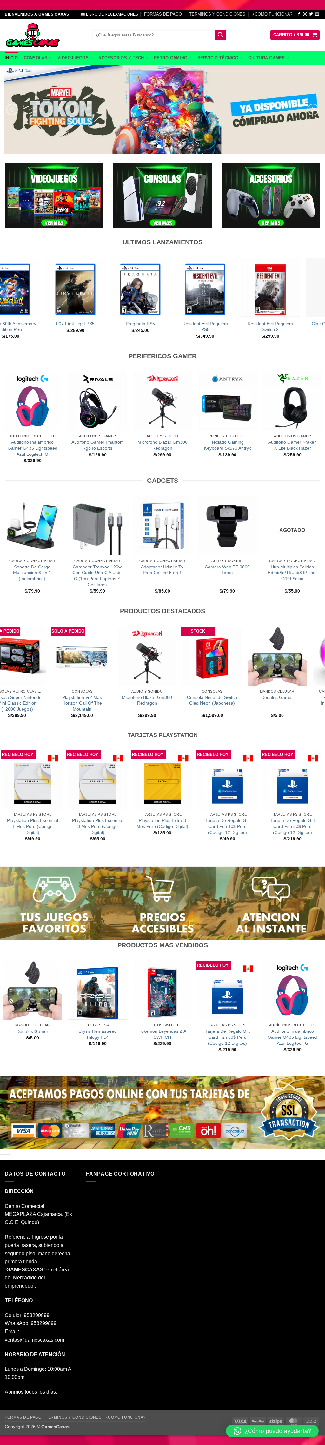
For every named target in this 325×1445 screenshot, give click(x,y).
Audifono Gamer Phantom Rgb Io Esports (97, 445)
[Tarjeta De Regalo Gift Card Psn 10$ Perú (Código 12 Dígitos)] (227, 779)
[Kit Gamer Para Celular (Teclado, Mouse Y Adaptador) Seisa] (197, 525)
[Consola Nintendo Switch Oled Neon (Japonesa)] (62, 656)
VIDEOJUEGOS (73, 58)
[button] (295, 35)
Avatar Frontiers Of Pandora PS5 (295, 326)
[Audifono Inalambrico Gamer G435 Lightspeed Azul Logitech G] (32, 401)
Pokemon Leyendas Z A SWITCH (162, 1034)
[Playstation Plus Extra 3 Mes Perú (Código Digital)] (162, 779)
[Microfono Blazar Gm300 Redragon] (162, 401)
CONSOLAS (36, 58)
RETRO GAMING (170, 58)
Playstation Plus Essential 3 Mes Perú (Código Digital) (97, 826)
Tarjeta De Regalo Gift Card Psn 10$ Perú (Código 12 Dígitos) (227, 826)
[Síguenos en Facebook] (299, 14)
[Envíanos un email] (317, 14)
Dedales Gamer (127, 697)
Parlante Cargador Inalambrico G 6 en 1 (192, 700)
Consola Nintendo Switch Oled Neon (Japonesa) (62, 700)
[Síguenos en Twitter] (311, 14)
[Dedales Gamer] (127, 656)
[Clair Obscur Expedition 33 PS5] (35, 287)
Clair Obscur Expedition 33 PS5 (35, 326)
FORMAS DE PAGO (163, 14)
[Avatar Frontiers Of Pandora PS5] (295, 287)
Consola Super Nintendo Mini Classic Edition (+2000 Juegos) (257, 703)
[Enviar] (220, 35)
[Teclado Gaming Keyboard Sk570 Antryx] (227, 401)
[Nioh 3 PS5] (165, 287)
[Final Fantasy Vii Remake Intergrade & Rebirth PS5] (100, 287)
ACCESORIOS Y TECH (121, 58)
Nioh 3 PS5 (165, 323)
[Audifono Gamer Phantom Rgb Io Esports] (97, 401)
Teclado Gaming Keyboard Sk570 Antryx (227, 445)
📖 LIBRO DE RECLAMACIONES (109, 14)
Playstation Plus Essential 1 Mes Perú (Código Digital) (32, 826)
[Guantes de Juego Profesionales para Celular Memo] (132, 525)
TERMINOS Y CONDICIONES (217, 14)
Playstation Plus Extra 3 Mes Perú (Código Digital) (162, 823)
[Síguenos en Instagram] (305, 14)
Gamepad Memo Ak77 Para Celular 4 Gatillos (67, 569)
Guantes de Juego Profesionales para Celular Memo (132, 572)
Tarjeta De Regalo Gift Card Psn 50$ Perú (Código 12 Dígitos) (292, 826)
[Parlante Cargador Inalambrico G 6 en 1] (192, 656)
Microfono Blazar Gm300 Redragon (162, 445)
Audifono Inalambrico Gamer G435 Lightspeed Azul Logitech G (32, 448)
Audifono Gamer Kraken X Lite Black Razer (292, 445)
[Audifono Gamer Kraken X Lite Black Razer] (292, 401)
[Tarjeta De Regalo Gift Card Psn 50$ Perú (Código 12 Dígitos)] (292, 779)
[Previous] (12, 109)
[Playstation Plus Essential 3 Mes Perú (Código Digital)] (97, 779)
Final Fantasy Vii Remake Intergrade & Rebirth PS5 (100, 326)
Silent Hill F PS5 (231, 323)
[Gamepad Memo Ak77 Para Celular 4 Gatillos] (67, 525)
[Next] (313, 109)
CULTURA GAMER (266, 58)
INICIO (11, 58)
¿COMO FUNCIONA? (272, 14)
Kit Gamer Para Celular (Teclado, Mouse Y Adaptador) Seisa (197, 572)
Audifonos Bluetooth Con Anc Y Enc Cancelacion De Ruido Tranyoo (262, 572)
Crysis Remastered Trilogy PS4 (97, 1034)
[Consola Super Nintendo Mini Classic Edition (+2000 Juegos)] (257, 656)
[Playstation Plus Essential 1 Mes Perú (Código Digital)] (32, 779)
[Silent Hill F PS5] (230, 287)
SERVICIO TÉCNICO (217, 58)
